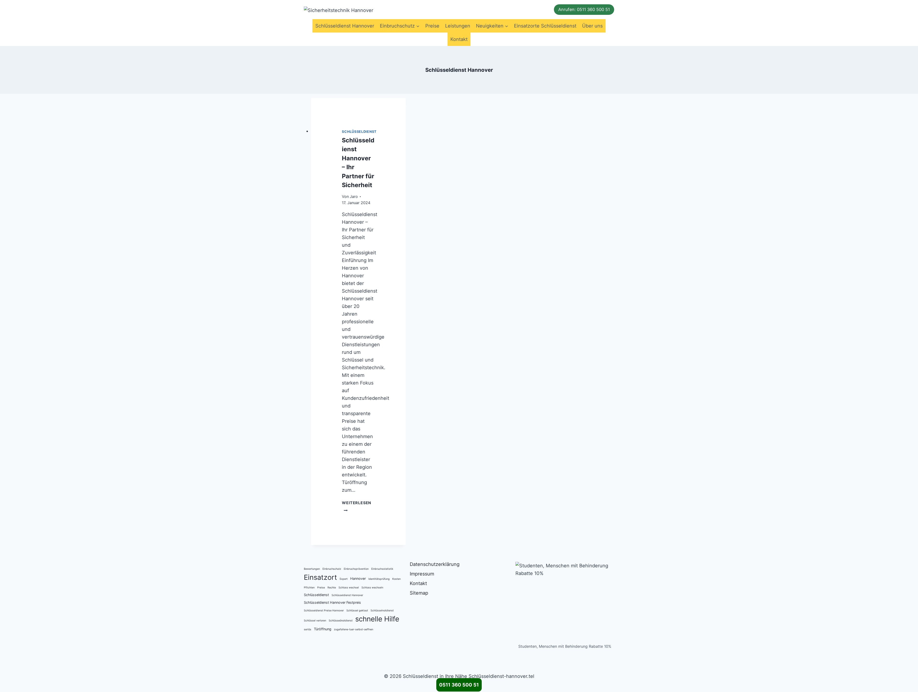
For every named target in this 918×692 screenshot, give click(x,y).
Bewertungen (312, 568)
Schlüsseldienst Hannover (344, 26)
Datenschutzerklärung (434, 564)
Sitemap (419, 593)
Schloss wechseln (372, 587)
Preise (432, 26)
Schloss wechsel (349, 587)
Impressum (422, 574)
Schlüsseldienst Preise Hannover (324, 610)
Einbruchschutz (331, 568)
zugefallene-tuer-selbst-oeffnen (353, 629)
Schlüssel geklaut (357, 610)
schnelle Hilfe (377, 619)
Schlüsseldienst (359, 131)
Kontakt (459, 39)
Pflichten (309, 587)
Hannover (358, 578)
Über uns (592, 26)
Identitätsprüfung (379, 578)
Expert (344, 578)
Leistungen (457, 26)
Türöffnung (322, 629)
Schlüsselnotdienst (382, 610)
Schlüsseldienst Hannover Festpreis (332, 602)
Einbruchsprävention (356, 568)
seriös (307, 629)
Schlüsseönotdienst (341, 620)
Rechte (332, 587)
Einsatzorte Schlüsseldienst (545, 26)
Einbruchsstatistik (382, 568)
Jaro (354, 196)
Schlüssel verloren (315, 620)
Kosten (396, 578)
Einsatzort (320, 577)
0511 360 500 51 (459, 685)
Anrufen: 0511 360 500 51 (584, 9)
